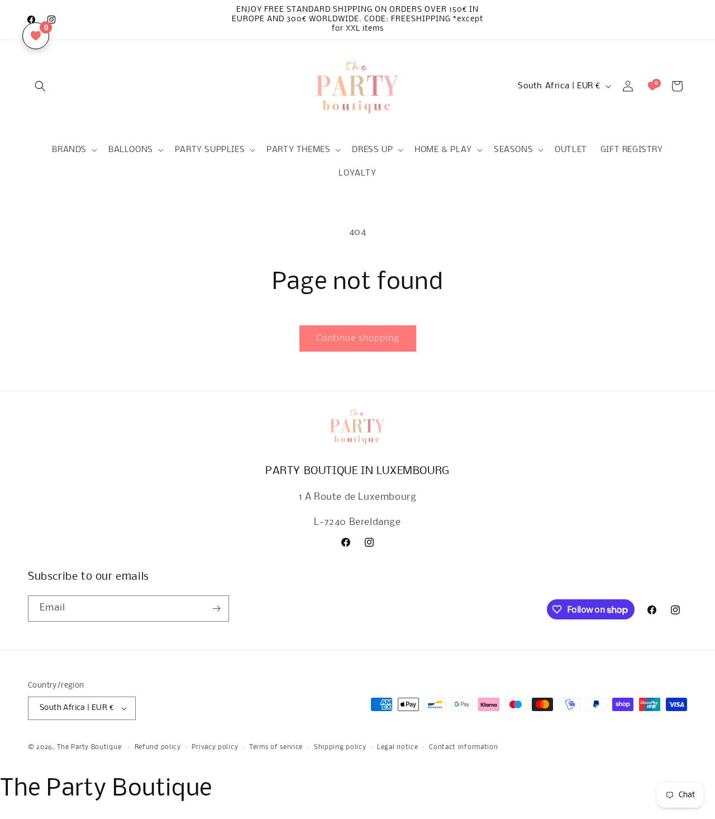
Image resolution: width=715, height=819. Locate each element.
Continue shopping (357, 338)
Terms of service (276, 747)
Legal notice (397, 747)
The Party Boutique (89, 747)
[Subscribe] (216, 608)
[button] (40, 86)
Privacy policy (215, 747)
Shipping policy (340, 747)
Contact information (463, 747)
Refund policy (158, 747)
